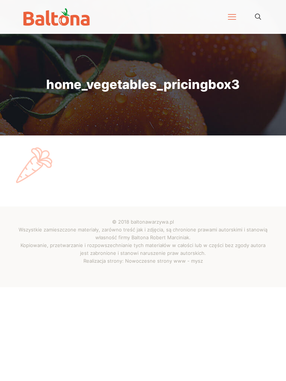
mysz (197, 261)
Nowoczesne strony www (155, 261)
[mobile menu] (232, 16)
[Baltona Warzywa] (56, 16)
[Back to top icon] (249, 365)
